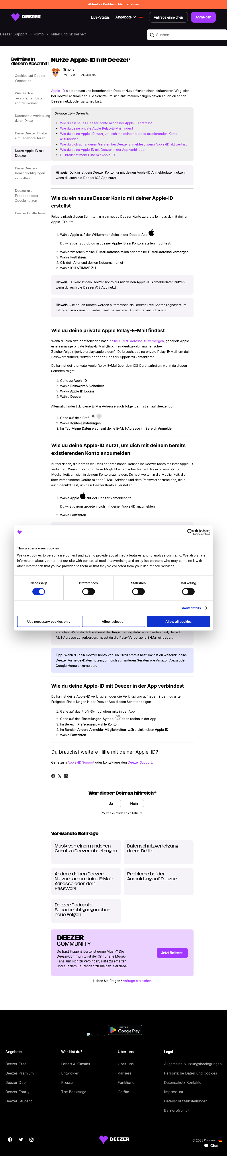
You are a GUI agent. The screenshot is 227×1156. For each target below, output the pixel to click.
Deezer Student (18, 1101)
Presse (67, 1082)
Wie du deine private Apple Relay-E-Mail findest (96, 128)
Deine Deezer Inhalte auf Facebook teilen (31, 135)
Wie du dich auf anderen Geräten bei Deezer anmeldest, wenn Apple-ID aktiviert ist (123, 144)
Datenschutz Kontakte (182, 1082)
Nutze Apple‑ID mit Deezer (29, 153)
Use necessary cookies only (48, 621)
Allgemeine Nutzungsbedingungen (193, 1064)
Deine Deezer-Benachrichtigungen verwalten (30, 173)
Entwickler (70, 1073)
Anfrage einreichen (137, 981)
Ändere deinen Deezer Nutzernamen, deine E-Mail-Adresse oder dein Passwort (84, 882)
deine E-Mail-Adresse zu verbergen (137, 341)
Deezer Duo (15, 1082)
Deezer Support (13, 34)
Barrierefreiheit (176, 1110)
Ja (111, 803)
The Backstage (73, 1092)
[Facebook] (53, 776)
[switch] (88, 591)
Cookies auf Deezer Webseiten (30, 78)
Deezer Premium (19, 1073)
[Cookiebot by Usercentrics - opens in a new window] (190, 532)
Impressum (173, 1092)
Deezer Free (15, 1064)
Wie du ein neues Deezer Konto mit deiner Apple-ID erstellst (106, 123)
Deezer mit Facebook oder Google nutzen (26, 195)
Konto (39, 34)
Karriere (124, 1073)
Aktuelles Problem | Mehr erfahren (113, 4)
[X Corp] (60, 776)
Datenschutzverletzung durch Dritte (32, 118)
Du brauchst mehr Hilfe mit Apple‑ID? (88, 155)
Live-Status (100, 17)
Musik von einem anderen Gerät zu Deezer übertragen (86, 849)
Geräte (123, 1092)
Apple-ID (58, 91)
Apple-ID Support (81, 762)
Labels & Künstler (75, 1064)
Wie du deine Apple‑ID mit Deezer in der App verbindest (102, 149)
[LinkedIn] (66, 776)
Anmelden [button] (203, 17)
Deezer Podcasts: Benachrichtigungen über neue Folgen (82, 910)
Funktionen (127, 1082)
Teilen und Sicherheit (68, 34)
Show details (191, 608)
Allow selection (113, 621)
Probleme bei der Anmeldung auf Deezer (152, 877)
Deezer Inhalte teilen (30, 213)
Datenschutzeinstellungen (185, 1101)
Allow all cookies (178, 621)
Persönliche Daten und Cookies (190, 1073)
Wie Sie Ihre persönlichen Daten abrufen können (29, 98)
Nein (134, 803)
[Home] (26, 17)
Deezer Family (17, 1092)
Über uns (126, 1064)
